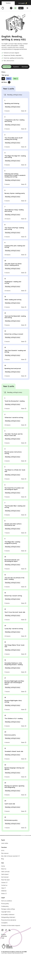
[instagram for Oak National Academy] (2, 930)
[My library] (15, 8)
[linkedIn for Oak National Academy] (9, 930)
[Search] (11, 8)
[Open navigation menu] (27, 8)
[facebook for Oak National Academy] (6, 930)
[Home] (2, 8)
